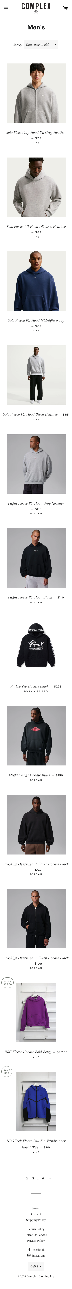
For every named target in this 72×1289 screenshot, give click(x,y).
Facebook (38, 1250)
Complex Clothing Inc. (41, 1276)
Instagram (38, 1255)
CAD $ (34, 1266)
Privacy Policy (36, 1240)
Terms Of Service (36, 1235)
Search (36, 1208)
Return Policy (36, 1229)
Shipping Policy (36, 1220)
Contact (36, 1214)
